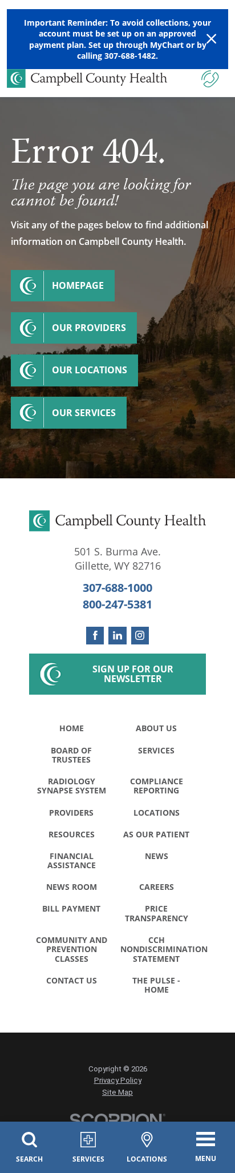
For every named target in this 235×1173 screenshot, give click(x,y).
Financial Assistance (71, 860)
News (156, 855)
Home (71, 728)
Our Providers (89, 327)
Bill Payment (71, 908)
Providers (71, 812)
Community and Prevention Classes (71, 949)
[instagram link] (140, 635)
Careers (156, 886)
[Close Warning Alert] (211, 39)
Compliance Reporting (156, 786)
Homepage (78, 285)
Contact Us (71, 980)
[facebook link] (95, 635)
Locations (156, 812)
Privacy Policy (117, 1080)
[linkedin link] (117, 635)
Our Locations (89, 370)
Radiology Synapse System (71, 786)
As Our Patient (156, 834)
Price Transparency (156, 913)
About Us (156, 728)
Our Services (84, 412)
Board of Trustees (71, 755)
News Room (71, 886)
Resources (71, 834)
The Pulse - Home (156, 985)
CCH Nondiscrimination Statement (159, 949)
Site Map (117, 1092)
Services (156, 750)
